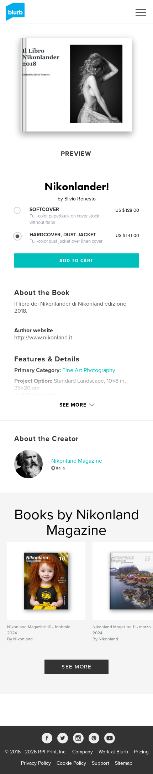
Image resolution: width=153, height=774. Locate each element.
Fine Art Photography (88, 370)
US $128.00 (127, 210)
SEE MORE (76, 666)
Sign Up (113, 12)
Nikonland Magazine (76, 460)
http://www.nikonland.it (43, 337)
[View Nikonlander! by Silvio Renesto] (76, 84)
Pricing (141, 752)
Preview (76, 153)
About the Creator (46, 439)
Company (82, 752)
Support (100, 763)
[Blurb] (14, 14)
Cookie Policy (71, 763)
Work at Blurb (113, 752)
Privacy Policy (36, 763)
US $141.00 (127, 235)
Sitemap (123, 763)
